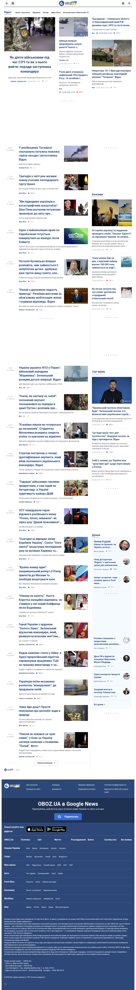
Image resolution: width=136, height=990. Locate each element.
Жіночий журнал (62, 907)
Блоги (91, 839)
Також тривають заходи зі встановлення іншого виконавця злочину (48, 470)
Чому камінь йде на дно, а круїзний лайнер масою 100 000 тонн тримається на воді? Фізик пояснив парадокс (104, 263)
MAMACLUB (48, 899)
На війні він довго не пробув (31, 527)
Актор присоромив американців (33, 218)
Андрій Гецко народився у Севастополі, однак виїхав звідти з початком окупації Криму (50, 751)
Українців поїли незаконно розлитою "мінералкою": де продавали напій (37, 685)
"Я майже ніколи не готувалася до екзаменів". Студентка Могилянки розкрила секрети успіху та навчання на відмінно (40, 430)
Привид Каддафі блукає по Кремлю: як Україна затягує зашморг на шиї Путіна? (105, 544)
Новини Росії (24, 168)
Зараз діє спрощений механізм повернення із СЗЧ (29, 78)
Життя (57, 839)
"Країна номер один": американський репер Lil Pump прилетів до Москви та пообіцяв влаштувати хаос (40, 573)
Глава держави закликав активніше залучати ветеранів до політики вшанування (112, 419)
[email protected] (35, 970)
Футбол (29, 857)
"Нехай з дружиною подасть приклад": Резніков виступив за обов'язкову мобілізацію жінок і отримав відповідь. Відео (40, 295)
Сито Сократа (99, 648)
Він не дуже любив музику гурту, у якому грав (38, 189)
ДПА (59, 865)
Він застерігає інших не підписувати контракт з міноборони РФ (46, 412)
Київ (28, 848)
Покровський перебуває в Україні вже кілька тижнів (42, 555)
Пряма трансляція (22, 12)
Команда (56, 785)
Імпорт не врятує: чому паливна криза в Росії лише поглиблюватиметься (105, 580)
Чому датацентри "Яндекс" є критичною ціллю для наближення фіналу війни (105, 562)
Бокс (54, 857)
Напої (37, 882)
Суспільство (110, 839)
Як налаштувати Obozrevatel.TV (76, 12)
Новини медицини (33, 899)
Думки (96, 535)
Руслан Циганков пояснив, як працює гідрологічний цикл (35, 720)
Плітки (36, 907)
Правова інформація (86, 785)
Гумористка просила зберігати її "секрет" (36, 612)
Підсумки (36, 12)
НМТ (71, 865)
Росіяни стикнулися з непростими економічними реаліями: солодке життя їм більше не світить (106, 641)
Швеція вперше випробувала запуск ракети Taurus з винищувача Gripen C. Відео (71, 44)
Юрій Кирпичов (100, 681)
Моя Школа (23, 445)
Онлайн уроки (49, 865)
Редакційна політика (86, 789)
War (60, 89)
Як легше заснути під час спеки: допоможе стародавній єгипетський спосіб (104, 293)
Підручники (36, 865)
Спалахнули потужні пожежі (104, 29)
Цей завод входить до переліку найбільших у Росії (40, 384)
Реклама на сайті (33, 789)
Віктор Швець (99, 551)
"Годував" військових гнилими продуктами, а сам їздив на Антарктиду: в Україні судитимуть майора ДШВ (39, 487)
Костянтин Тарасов (101, 569)
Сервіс (60, 873)
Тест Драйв (30, 873)
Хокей (47, 857)
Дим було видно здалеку (29, 164)
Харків (34, 848)
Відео (7, 12)
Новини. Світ (64, 60)
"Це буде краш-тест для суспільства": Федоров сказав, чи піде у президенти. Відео (110, 436)
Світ (40, 839)
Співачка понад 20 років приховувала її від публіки (41, 278)
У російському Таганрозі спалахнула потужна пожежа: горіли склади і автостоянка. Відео (39, 153)
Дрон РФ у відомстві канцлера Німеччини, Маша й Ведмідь (104, 659)
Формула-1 (63, 857)
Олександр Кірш (100, 666)
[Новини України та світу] (8, 770)
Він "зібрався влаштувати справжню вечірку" (38, 584)
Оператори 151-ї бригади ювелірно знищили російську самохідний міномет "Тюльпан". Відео (111, 74)
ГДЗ (27, 865)
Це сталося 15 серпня (28, 641)
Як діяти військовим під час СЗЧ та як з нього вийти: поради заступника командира (29, 64)
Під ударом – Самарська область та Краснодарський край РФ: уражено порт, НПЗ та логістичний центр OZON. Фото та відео (111, 22)
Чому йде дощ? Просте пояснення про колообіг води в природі (39, 710)
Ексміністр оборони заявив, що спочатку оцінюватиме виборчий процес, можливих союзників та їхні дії (110, 446)
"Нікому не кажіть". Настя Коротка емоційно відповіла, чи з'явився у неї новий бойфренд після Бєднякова (40, 601)
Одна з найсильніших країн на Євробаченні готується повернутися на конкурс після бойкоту (39, 236)
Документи (56, 789)
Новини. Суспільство (18, 81)
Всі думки (98, 704)
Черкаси (62, 848)
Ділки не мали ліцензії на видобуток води (37, 694)
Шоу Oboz (22, 193)
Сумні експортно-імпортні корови (107, 676)
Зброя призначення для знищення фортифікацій (107, 82)
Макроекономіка (50, 890)
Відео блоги (55, 12)
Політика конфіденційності (115, 785)
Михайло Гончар (100, 587)
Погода (46, 12)
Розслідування (78, 839)
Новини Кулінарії (49, 882)
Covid (57, 899)
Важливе (97, 194)
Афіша (28, 907)
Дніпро (54, 848)
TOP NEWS (98, 371)
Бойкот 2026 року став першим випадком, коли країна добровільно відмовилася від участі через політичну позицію (48, 247)
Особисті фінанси (25, 502)
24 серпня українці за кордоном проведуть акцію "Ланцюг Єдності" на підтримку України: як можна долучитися (111, 234)
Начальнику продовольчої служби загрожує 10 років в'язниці (46, 498)
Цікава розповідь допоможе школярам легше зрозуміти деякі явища (104, 274)
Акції (54, 873)
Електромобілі (43, 873)
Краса (43, 907)
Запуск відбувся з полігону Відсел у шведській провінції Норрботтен (71, 54)
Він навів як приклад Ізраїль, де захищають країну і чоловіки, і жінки (48, 306)
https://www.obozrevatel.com (92, 919)
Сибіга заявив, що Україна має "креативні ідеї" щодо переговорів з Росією (111, 463)
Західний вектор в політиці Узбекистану (104, 691)
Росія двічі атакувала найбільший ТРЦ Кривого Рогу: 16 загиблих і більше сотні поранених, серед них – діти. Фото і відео (73, 75)
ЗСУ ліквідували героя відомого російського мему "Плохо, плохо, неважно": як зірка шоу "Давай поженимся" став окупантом (39, 516)
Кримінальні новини (26, 473)
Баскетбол (38, 857)
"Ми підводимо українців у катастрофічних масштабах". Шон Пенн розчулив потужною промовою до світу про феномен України (40, 207)
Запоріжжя (44, 848)
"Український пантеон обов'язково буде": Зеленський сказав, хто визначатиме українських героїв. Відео (111, 411)
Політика (25, 839)
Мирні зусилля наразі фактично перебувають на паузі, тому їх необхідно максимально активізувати (111, 473)
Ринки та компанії (26, 698)
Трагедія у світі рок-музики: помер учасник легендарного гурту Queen (38, 180)
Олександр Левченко (102, 697)
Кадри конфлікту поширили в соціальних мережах (41, 669)
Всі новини (126, 839)
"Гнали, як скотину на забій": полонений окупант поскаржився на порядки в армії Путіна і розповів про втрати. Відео (38, 402)
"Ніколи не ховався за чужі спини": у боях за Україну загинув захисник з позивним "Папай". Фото (38, 740)
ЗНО (65, 865)
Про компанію (32, 785)
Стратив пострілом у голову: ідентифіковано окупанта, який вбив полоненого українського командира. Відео (40, 459)
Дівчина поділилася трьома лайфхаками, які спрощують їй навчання (49, 441)
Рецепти (29, 882)
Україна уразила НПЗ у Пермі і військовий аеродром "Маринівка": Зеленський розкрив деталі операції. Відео (40, 373)
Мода (51, 907)
